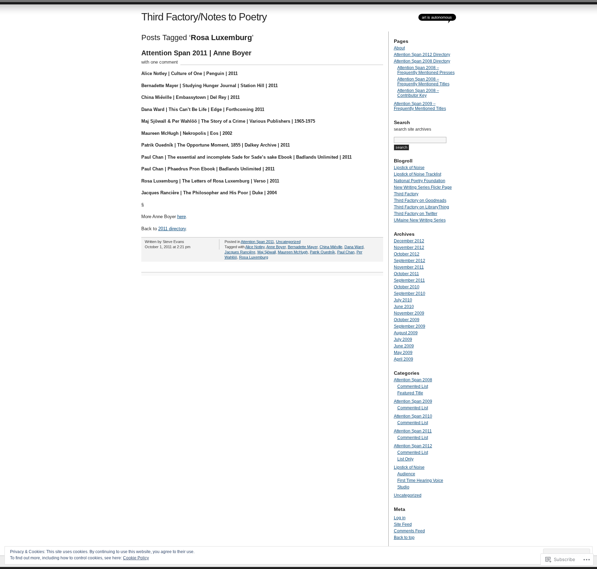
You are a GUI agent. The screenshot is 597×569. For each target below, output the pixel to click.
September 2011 (409, 280)
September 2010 (409, 293)
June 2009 (404, 346)
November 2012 (409, 247)
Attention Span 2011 (257, 242)
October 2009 (406, 319)
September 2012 (409, 260)
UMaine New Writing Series (420, 220)
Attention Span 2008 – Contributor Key (418, 93)
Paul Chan (345, 252)
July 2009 (403, 339)
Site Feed (403, 524)
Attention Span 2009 (413, 401)
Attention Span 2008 (413, 379)
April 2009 (403, 359)
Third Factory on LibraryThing (421, 207)
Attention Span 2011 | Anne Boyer (196, 53)
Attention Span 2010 (413, 416)
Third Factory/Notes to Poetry (204, 16)
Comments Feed (409, 531)
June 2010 (404, 306)
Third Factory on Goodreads (420, 200)
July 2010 (403, 300)
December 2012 (409, 241)
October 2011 (406, 273)
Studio (403, 487)
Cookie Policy (136, 558)
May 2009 (403, 352)
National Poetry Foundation (419, 180)
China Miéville (331, 247)
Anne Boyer (276, 247)
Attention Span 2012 (413, 446)
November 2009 (409, 313)
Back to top (404, 537)
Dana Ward (353, 247)
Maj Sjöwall (266, 252)
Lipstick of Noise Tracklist (417, 174)
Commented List (412, 386)
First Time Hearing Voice (420, 480)
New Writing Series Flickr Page (423, 187)
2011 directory (172, 228)
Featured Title (410, 393)
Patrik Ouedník (322, 252)
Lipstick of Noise (409, 167)
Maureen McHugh (293, 252)
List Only (405, 459)
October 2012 (406, 254)
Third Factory (406, 194)
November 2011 (409, 267)
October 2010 (406, 286)
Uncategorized (288, 242)
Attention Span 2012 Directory (422, 54)
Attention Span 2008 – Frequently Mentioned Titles (423, 81)
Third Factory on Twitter (415, 213)
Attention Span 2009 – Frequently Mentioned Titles (420, 106)
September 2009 (409, 326)
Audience (406, 474)
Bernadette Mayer (303, 247)
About (399, 48)
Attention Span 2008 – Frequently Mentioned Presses (426, 70)
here (181, 216)
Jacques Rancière (240, 252)
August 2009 (406, 332)
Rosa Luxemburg (253, 257)
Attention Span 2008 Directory (422, 61)
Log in (400, 517)
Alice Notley (255, 247)
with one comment (159, 62)
